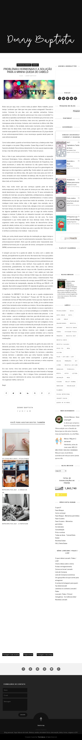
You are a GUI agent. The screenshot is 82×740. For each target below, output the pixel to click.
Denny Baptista (25, 407)
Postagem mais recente (11, 654)
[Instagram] (67, 98)
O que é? (58, 507)
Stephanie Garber (72, 184)
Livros (59, 365)
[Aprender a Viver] (61, 174)
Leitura (74, 373)
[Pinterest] (75, 98)
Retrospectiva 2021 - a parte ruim (15, 524)
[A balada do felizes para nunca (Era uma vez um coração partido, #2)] (61, 193)
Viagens (59, 381)
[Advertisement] (41, 15)
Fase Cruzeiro (59, 518)
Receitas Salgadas (63, 344)
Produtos (60, 335)
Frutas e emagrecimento (63, 566)
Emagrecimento (61, 323)
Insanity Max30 (62, 398)
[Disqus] (27, 560)
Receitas (73, 323)
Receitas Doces (62, 340)
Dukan (66, 319)
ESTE (41, 280)
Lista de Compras (61, 572)
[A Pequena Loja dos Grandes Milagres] (61, 230)
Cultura (59, 352)
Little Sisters (62, 279)
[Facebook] (59, 98)
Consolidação (59, 529)
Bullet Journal (70, 381)
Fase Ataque (59, 510)
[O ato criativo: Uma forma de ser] (61, 211)
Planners (60, 390)
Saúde (35, 65)
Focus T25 (60, 348)
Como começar (60, 513)
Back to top (41, 725)
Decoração (60, 377)
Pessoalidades (24, 65)
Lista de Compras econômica (65, 575)
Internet (60, 327)
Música (59, 373)
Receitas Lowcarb (61, 600)
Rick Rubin (70, 203)
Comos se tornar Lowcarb (63, 569)
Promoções (68, 361)
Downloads (60, 369)
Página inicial (28, 654)
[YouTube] (71, 98)
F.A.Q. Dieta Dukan (61, 543)
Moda (68, 377)
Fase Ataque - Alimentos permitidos (67, 516)
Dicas (72, 310)
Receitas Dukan (71, 327)
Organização (71, 385)
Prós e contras (60, 532)
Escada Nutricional (63, 394)
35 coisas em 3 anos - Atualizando (15, 459)
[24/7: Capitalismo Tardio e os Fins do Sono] (61, 156)
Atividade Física (71, 331)
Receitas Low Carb (71, 365)
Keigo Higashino (72, 221)
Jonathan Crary (72, 150)
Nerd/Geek (60, 385)
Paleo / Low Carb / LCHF (65, 356)
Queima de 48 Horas (63, 402)
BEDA (68, 348)
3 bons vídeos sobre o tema (64, 564)
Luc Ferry (70, 166)
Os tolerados (59, 527)
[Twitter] (63, 98)
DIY (76, 361)
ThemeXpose (41, 737)
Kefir (66, 373)
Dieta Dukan (61, 315)
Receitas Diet (71, 335)
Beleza (59, 361)
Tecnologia (70, 369)
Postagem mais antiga (45, 654)
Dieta (70, 315)
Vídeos (59, 331)
